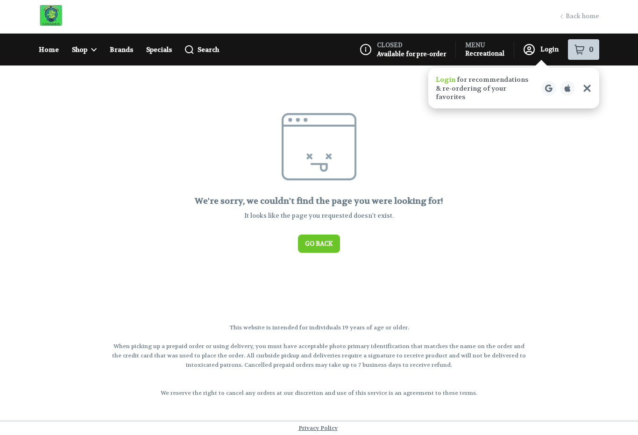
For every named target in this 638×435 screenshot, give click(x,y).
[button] (513, 88)
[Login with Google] (548, 88)
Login (549, 49)
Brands (121, 49)
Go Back (319, 244)
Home (49, 49)
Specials (159, 49)
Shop (79, 49)
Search (208, 49)
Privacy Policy (318, 428)
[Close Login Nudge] (587, 88)
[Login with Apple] (567, 88)
